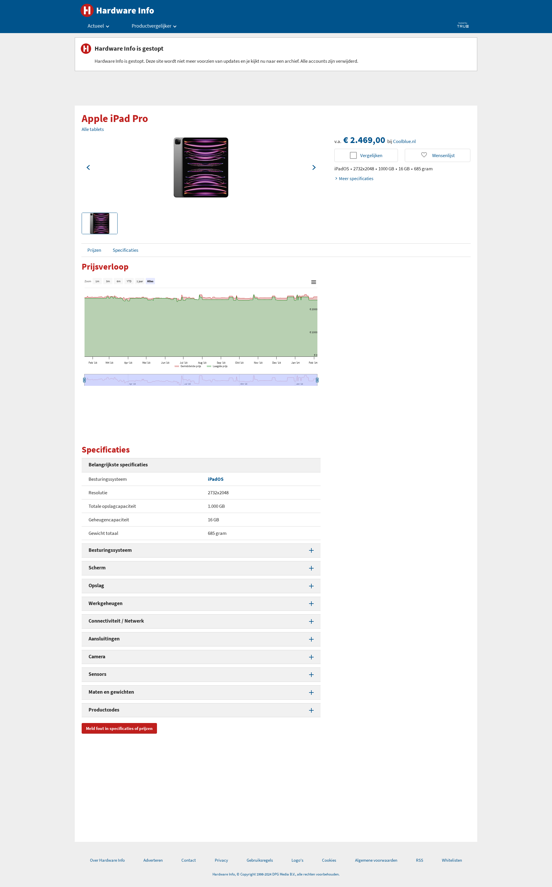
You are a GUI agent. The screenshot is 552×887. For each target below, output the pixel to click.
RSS (419, 860)
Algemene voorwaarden (376, 860)
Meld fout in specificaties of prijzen (119, 728)
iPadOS (215, 479)
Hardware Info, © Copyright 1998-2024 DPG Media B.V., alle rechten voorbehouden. (276, 874)
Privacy (221, 860)
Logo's (297, 860)
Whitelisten (452, 860)
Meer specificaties (356, 178)
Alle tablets (93, 129)
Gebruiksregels (260, 860)
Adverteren (153, 860)
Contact (188, 860)
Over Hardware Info (107, 860)
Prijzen (94, 250)
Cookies (329, 860)
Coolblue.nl (404, 141)
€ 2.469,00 (364, 140)
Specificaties (125, 250)
